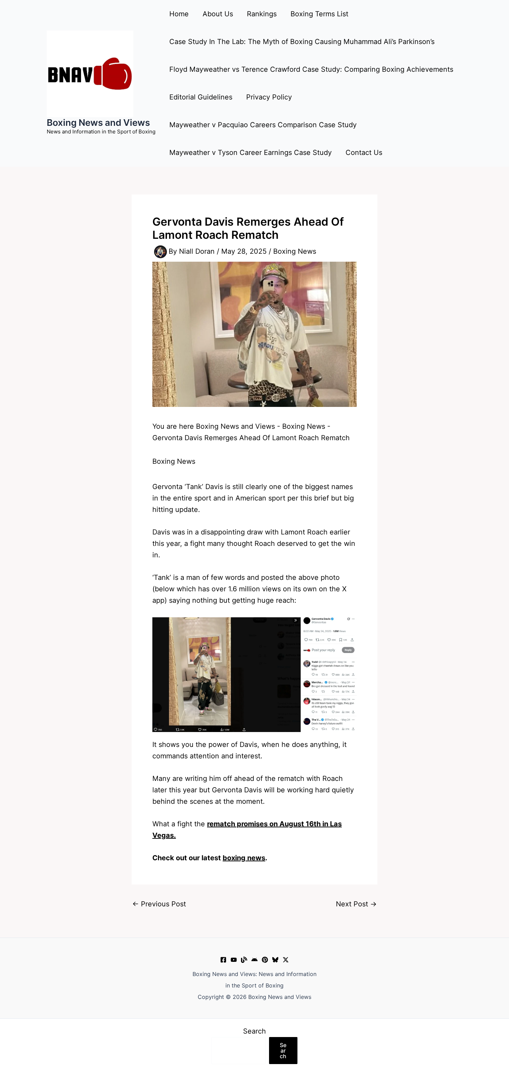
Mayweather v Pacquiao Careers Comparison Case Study (263, 125)
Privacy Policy (269, 97)
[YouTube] (234, 960)
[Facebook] (223, 960)
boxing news (244, 858)
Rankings (262, 14)
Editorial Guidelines (200, 97)
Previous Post (159, 903)
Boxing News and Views (98, 122)
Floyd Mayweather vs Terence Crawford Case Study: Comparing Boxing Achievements (311, 69)
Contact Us (364, 152)
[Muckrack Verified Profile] (244, 960)
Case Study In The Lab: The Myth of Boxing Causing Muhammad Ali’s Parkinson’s (302, 41)
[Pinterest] (265, 960)
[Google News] (254, 960)
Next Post (356, 903)
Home (179, 14)
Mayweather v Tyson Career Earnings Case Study (250, 152)
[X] (286, 960)
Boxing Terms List (319, 14)
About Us (218, 14)
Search (254, 1031)
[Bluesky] (275, 960)
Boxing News (294, 251)
